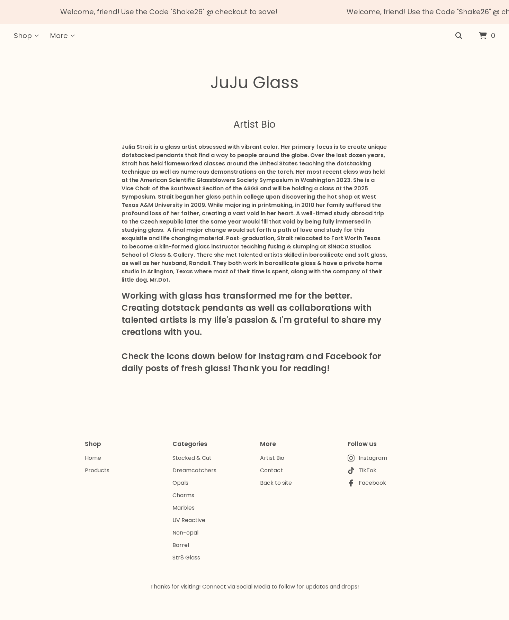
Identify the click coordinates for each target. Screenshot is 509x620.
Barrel (180, 545)
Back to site (276, 483)
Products (97, 470)
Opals (180, 483)
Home (93, 458)
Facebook (372, 483)
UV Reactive (188, 520)
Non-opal (185, 533)
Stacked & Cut (192, 458)
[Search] (459, 36)
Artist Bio (272, 458)
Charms (183, 495)
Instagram (373, 458)
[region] (254, 12)
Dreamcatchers (194, 470)
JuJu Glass (254, 82)
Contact (271, 470)
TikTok (367, 470)
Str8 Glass (186, 558)
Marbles (183, 508)
